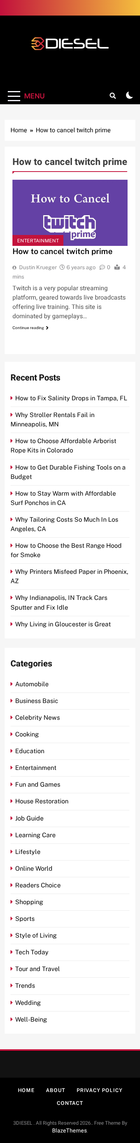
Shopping (29, 902)
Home (26, 1090)
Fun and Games (37, 784)
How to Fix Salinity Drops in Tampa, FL (71, 398)
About (55, 1090)
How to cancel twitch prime (62, 251)
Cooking (27, 734)
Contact (70, 1103)
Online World (33, 868)
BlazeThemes (69, 1131)
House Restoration (41, 801)
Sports (25, 918)
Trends (25, 985)
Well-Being (31, 1019)
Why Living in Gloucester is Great (63, 624)
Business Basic (36, 701)
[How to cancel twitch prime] (70, 213)
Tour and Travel (37, 969)
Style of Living (36, 935)
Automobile (32, 684)
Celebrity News (37, 717)
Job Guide (29, 818)
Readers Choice (38, 885)
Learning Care (35, 835)
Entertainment (38, 241)
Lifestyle (27, 851)
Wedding (28, 1002)
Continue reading (28, 327)
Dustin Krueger (38, 267)
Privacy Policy (99, 1090)
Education (29, 751)
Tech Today (32, 952)
